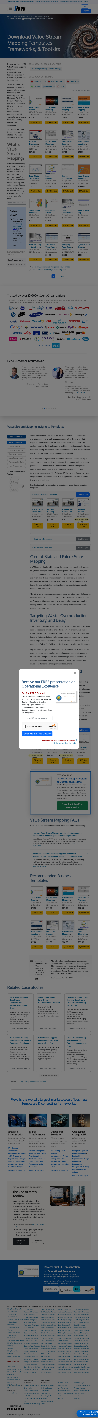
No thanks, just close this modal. (65, 743)
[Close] (75, 673)
